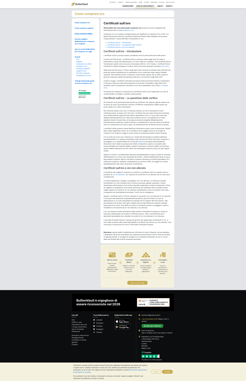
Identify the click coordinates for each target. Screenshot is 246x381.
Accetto (167, 372)
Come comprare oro (82, 23)
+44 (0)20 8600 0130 (149, 319)
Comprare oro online (83, 64)
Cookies (75, 344)
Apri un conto (170, 2)
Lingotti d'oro (81, 71)
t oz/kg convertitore (79, 327)
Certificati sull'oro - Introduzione (119, 42)
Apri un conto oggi (137, 283)
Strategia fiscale (78, 338)
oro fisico (165, 66)
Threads (99, 332)
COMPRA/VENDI (127, 6)
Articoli (77, 57)
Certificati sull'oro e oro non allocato (120, 47)
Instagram (99, 329)
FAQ (73, 320)
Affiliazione (76, 331)
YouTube (99, 326)
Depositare (154, 2)
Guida (140, 2)
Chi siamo (112, 2)
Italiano (120, 2)
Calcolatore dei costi (79, 324)
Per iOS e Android (82, 73)
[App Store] (122, 321)
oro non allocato (119, 174)
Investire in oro (81, 66)
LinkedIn (99, 320)
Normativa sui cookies (83, 372)
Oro (77, 59)
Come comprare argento (84, 28)
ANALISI (159, 6)
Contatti (146, 2)
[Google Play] (122, 327)
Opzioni (156, 372)
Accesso (161, 2)
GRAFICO (169, 6)
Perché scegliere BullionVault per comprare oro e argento (84, 41)
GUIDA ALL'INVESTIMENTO (145, 6)
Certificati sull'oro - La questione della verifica (124, 45)
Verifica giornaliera (131, 2)
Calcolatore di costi (83, 75)
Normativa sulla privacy (138, 370)
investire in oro (128, 30)
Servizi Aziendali (78, 329)
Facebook (99, 323)
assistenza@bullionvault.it (151, 315)
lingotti (141, 141)
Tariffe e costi (77, 322)
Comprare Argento (83, 68)
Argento (79, 62)
